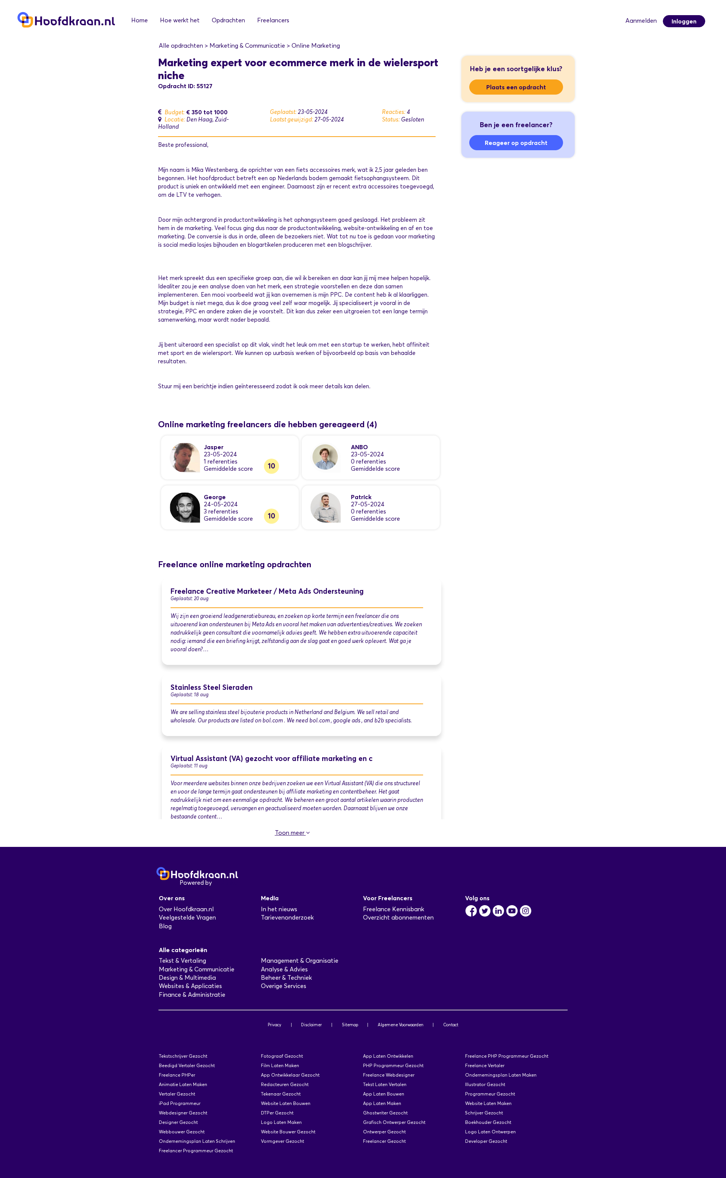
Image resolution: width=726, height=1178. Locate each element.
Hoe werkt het (180, 20)
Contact (450, 1024)
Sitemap (350, 1024)
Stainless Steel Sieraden (212, 687)
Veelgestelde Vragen (187, 917)
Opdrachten (228, 20)
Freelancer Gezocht (384, 1141)
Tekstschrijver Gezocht (183, 1056)
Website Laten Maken (488, 1103)
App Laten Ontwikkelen (388, 1056)
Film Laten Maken (280, 1065)
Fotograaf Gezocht (282, 1056)
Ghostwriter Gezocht (385, 1113)
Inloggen (684, 21)
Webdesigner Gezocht (183, 1113)
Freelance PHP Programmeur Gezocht (506, 1056)
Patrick (361, 497)
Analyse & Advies (284, 969)
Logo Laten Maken (281, 1122)
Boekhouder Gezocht (488, 1122)
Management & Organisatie (299, 960)
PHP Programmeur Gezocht (393, 1065)
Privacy (274, 1024)
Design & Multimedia (187, 977)
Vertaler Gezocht (177, 1094)
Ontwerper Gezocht (384, 1131)
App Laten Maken (382, 1103)
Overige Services (283, 986)
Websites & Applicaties (190, 986)
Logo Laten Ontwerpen (490, 1131)
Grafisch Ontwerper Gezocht (394, 1122)
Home (139, 20)
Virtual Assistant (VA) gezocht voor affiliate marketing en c (271, 758)
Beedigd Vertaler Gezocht (187, 1065)
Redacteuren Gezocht (285, 1084)
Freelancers (273, 20)
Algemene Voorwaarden (401, 1024)
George (215, 497)
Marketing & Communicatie (196, 969)
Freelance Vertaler (484, 1065)
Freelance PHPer (177, 1075)
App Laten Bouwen (383, 1094)
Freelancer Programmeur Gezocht (196, 1150)
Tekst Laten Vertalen (384, 1084)
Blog (165, 926)
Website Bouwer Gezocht (288, 1131)
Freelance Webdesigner (388, 1075)
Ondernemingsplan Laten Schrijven (197, 1141)
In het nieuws (279, 909)
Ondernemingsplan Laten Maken (501, 1075)
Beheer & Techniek (286, 977)
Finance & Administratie (192, 994)
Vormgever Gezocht (282, 1141)
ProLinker (226, 882)
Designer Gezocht (178, 1122)
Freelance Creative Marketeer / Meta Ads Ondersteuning (267, 591)
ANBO (359, 447)
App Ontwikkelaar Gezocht (290, 1075)
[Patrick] (325, 506)
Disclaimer (311, 1024)
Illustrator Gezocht (485, 1084)
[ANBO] (325, 457)
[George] (185, 506)
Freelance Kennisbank (393, 909)
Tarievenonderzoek (287, 917)
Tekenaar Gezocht (281, 1094)
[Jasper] (185, 457)
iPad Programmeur (179, 1103)
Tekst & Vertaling (182, 960)
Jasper (213, 447)
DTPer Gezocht (277, 1113)
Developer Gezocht (486, 1141)
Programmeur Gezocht (490, 1094)
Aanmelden (641, 20)
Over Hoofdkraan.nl (186, 909)
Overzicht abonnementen (398, 917)
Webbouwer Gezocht (182, 1131)
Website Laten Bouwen (285, 1103)
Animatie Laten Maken (183, 1084)
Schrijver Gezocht (484, 1113)
